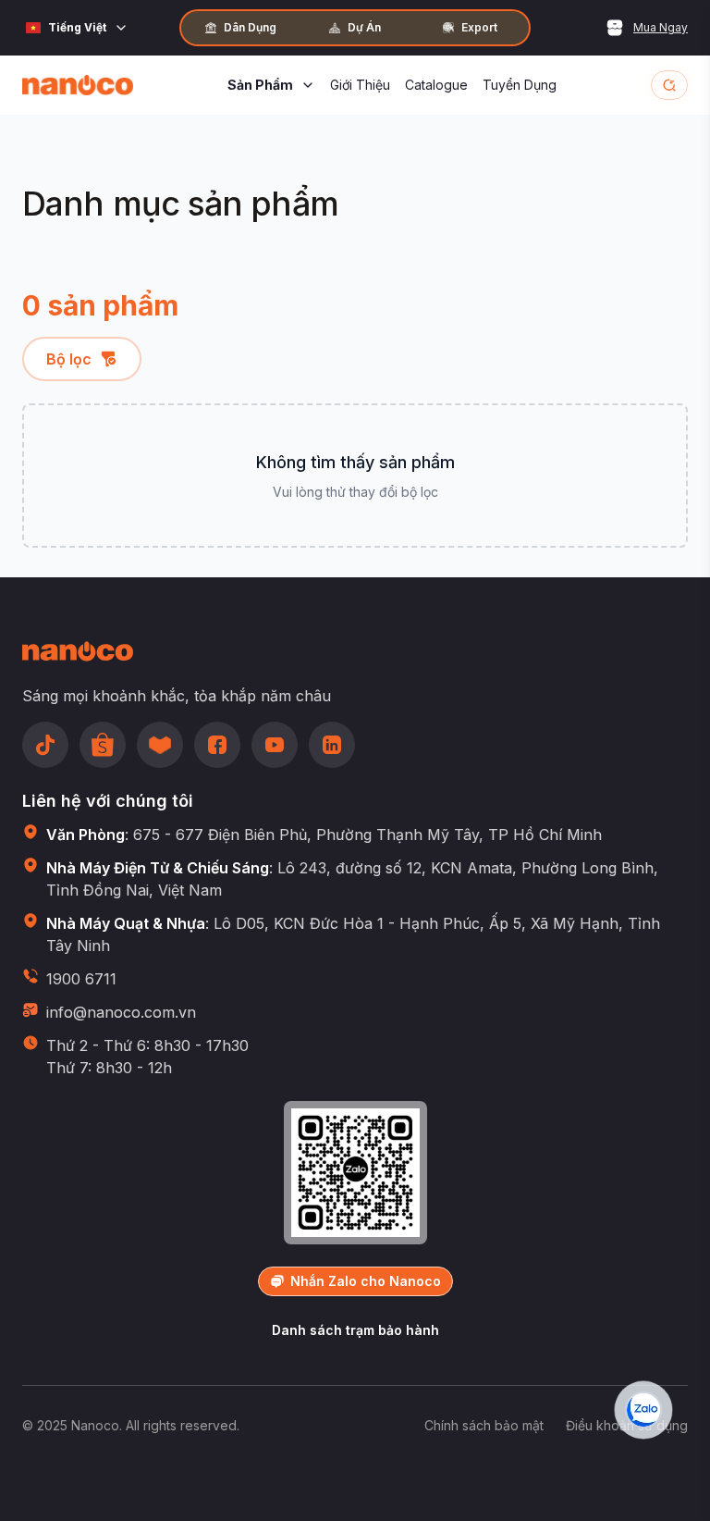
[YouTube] (274, 745)
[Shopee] (103, 745)
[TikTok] (45, 745)
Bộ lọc (69, 359)
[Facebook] (217, 745)
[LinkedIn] (332, 745)
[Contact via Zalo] (643, 1410)
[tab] (240, 28)
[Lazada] (160, 745)
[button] (669, 85)
